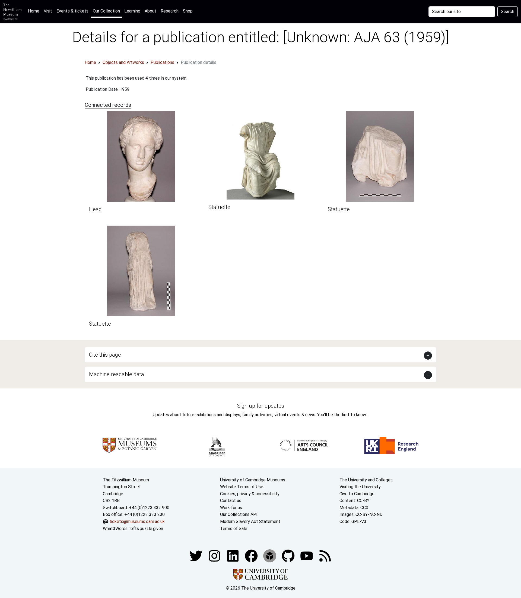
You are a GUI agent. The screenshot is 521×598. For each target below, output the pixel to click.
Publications (162, 62)
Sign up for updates (260, 406)
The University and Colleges (366, 479)
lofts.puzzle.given (146, 528)
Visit (48, 11)
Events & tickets (72, 11)
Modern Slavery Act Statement (250, 521)
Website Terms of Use (241, 486)
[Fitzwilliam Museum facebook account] (233, 555)
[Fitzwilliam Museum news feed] (325, 555)
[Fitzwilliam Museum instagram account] (215, 555)
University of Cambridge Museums (252, 479)
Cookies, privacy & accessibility (249, 493)
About (150, 11)
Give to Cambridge (356, 493)
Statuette (219, 207)
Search (507, 11)
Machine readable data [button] (116, 374)
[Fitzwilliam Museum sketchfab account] (270, 555)
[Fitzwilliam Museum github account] (288, 555)
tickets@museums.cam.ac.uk (137, 521)
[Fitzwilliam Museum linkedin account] (252, 555)
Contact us (230, 500)
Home (35, 11)
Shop (188, 11)
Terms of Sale (233, 528)
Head (95, 209)
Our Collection (106, 11)
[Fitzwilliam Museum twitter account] (196, 555)
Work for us (231, 507)
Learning (132, 11)
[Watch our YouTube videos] (307, 555)
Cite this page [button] (105, 354)
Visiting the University (360, 486)
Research (170, 11)
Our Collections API (239, 514)
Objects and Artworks (123, 62)
